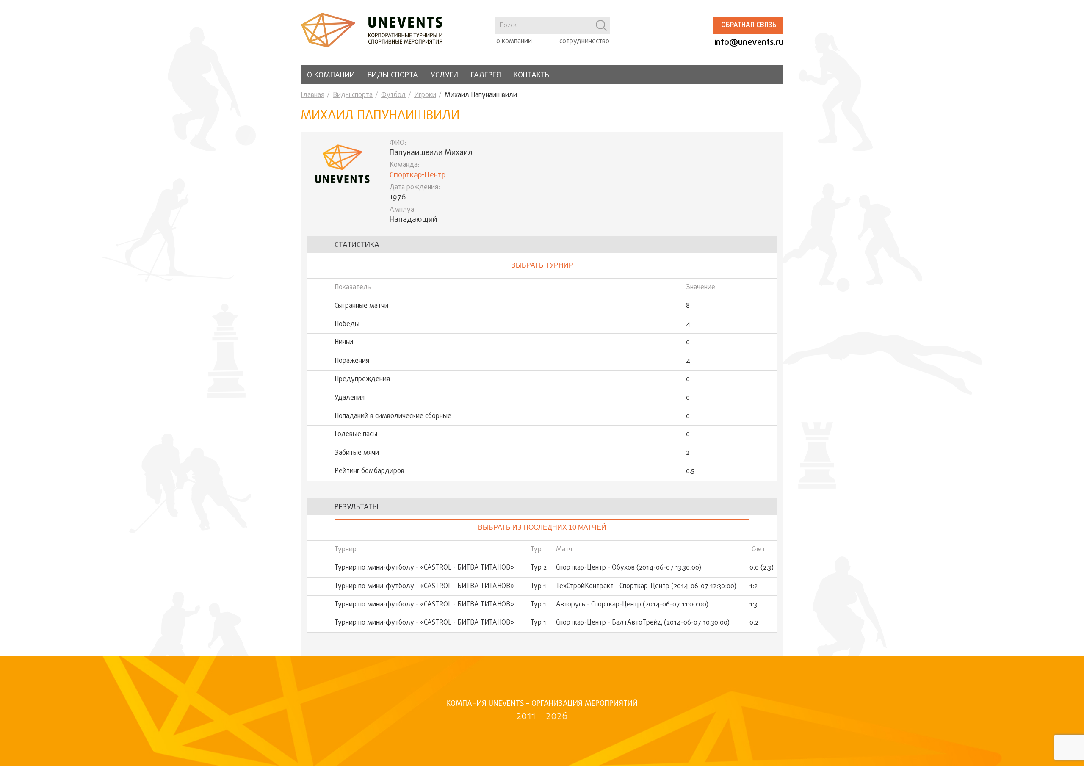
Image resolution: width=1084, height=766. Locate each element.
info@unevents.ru (748, 42)
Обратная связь (748, 25)
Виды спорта (393, 75)
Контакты (532, 75)
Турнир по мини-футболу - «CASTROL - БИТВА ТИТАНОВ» (424, 567)
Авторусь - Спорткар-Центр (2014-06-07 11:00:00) (632, 604)
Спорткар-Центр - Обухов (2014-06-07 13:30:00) (628, 567)
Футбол (393, 95)
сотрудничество (584, 41)
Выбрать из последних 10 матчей (542, 527)
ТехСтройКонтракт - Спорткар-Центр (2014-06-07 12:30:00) (646, 586)
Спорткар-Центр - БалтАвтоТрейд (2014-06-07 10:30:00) (643, 623)
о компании (514, 41)
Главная (312, 95)
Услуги (444, 75)
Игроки (425, 95)
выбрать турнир (542, 265)
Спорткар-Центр (417, 175)
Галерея (486, 75)
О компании (331, 75)
